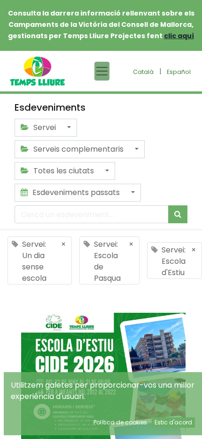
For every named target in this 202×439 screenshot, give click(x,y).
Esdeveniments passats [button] (76, 192)
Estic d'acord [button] (173, 422)
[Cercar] (177, 214)
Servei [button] (44, 127)
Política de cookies (120, 422)
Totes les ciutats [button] (63, 170)
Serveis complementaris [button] (78, 149)
